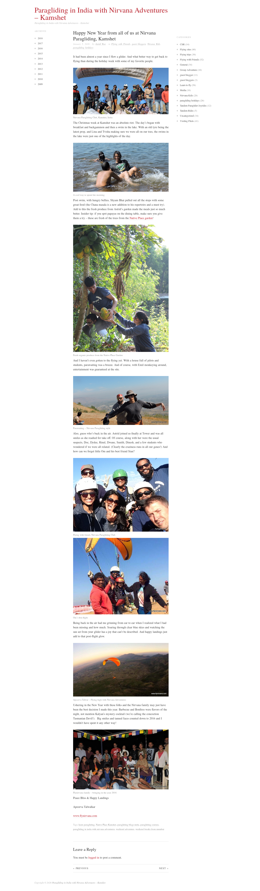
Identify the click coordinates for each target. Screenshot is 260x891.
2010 (40, 79)
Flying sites (185, 49)
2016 (40, 48)
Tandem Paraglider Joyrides (193, 105)
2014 (40, 58)
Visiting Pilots (187, 121)
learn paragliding (87, 824)
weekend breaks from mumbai (149, 829)
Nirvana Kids (153, 43)
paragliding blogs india (128, 824)
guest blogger (186, 74)
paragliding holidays (83, 47)
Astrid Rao (100, 43)
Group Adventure (188, 69)
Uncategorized (187, 115)
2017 (40, 43)
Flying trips (185, 54)
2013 (40, 63)
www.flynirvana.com (85, 816)
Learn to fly (185, 85)
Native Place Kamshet (106, 824)
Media (183, 90)
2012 (40, 68)
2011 (40, 73)
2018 (40, 38)
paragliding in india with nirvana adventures (94, 829)
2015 (40, 53)
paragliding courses (149, 824)
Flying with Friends (120, 43)
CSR (182, 44)
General (183, 64)
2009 (40, 84)
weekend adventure (125, 829)
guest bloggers (139, 43)
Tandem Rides (187, 110)
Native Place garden (141, 218)
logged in (93, 857)
